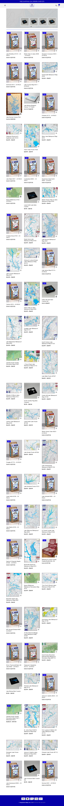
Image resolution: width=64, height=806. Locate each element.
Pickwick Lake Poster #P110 (50, 752)
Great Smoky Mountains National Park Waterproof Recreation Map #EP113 (49, 656)
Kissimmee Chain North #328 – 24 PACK (48, 179)
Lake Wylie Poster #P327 (49, 376)
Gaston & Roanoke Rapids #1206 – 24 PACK (13, 562)
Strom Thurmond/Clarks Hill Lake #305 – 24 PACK (13, 665)
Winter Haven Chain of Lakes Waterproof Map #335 (49, 200)
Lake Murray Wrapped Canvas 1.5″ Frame (30, 106)
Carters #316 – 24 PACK (13, 304)
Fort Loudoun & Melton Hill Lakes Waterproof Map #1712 (49, 731)
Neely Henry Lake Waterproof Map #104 (30, 240)
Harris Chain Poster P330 (31, 149)
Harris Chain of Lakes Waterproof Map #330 (30, 308)
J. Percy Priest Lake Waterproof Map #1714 (30, 365)
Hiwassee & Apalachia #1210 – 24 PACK (30, 665)
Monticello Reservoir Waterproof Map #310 (30, 565)
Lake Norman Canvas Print (13, 117)
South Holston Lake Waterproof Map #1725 (48, 342)
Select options (20, 50)
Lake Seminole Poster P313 (31, 486)
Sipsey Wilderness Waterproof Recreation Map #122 (31, 587)
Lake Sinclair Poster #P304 (31, 452)
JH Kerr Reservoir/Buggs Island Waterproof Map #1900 (31, 634)
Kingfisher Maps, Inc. (25, 802)
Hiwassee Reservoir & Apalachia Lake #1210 (12, 137)
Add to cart (20, 114)
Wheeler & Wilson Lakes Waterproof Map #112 (12, 396)
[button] (5, 5)
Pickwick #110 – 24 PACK (49, 115)
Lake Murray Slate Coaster (13, 691)
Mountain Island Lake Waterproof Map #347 (12, 599)
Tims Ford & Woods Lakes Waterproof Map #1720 (49, 586)
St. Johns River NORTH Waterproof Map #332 (30, 730)
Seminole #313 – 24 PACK (13, 84)
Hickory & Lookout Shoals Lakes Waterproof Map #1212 (31, 261)
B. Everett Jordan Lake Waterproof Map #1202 (48, 531)
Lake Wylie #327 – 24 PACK (14, 179)
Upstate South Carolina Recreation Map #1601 (12, 363)
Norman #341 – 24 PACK (49, 783)
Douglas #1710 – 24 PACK (13, 462)
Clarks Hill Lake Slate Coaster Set (47, 300)
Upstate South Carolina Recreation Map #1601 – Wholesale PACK (13, 718)
